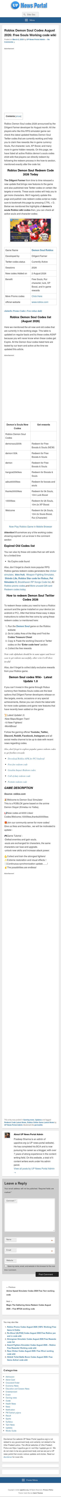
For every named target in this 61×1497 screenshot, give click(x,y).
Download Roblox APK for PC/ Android (26, 758)
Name (8, 1239)
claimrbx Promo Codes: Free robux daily (23, 310)
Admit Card (10, 1379)
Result (8, 1415)
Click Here (37, 296)
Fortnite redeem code (18, 781)
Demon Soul (23, 626)
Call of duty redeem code (19, 775)
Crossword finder (12, 1382)
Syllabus (9, 1421)
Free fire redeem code (18, 764)
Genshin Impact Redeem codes (22, 770)
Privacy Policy (48, 1490)
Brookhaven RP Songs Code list (34, 582)
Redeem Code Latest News (15, 1122)
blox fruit (20, 574)
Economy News (12, 1385)
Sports (8, 1418)
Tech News (10, 1424)
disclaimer (8, 1457)
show (18, 116)
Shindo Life (10, 578)
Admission (10, 1376)
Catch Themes (38, 1493)
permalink (38, 1125)
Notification (10, 1409)
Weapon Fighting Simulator (40, 574)
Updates (38, 1119)
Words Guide (11, 1430)
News (8, 1406)
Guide (8, 1400)
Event (8, 1394)
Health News (11, 1403)
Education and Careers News (18, 1388)
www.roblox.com (40, 302)
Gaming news (28, 1119)
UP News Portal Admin (36, 39)
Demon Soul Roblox (42, 250)
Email (8, 1250)
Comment (11, 1200)
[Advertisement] (30, 81)
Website (9, 1260)
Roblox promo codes (14, 585)
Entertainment (11, 1391)
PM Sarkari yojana (13, 1412)
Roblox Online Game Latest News (40, 1122)
